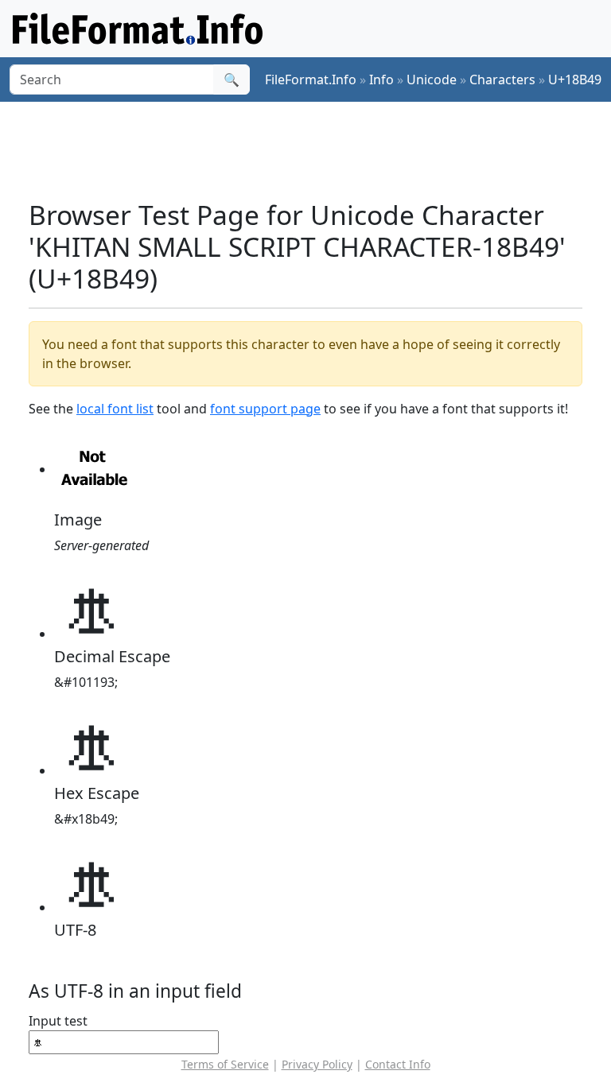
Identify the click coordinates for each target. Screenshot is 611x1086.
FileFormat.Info (310, 79)
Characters (502, 79)
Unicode (432, 79)
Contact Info (397, 1064)
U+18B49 (574, 79)
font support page (265, 408)
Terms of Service (225, 1064)
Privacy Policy (317, 1064)
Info (381, 79)
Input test (58, 1021)
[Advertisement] (318, 150)
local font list (115, 408)
